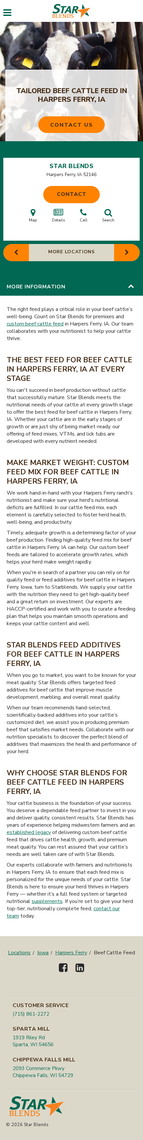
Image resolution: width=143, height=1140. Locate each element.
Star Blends (72, 166)
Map (33, 220)
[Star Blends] (71, 11)
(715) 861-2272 (31, 1014)
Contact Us (71, 125)
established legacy (29, 832)
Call (83, 220)
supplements (47, 901)
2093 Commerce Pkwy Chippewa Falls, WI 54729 (43, 1072)
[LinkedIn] (79, 973)
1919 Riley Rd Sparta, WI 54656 (33, 1041)
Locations (19, 952)
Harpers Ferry (71, 952)
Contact (71, 194)
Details (58, 220)
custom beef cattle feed (35, 324)
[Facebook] (63, 973)
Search (108, 220)
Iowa (43, 952)
